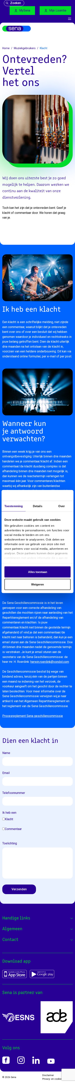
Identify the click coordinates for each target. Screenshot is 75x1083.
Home (6, 48)
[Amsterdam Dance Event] (57, 1017)
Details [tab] (37, 506)
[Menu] (69, 19)
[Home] (16, 28)
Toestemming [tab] (13, 506)
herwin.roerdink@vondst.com (49, 662)
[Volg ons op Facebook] (6, 1060)
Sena (13, 1077)
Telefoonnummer (13, 793)
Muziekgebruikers (25, 48)
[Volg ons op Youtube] (51, 1061)
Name (6, 753)
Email (6, 773)
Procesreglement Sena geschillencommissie (32, 716)
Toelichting (9, 843)
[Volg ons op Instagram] (21, 1060)
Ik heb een (9, 812)
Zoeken (15, 3)
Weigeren (37, 584)
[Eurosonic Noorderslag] (18, 1017)
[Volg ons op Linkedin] (36, 1060)
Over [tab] (61, 506)
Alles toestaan (37, 571)
